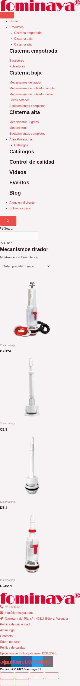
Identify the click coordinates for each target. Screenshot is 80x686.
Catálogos (21, 145)
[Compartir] (37, 675)
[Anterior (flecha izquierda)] (7, 683)
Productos (16, 27)
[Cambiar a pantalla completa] (22, 675)
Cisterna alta (23, 44)
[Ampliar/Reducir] (7, 675)
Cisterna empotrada (28, 33)
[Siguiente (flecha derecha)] (22, 683)
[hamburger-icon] (7, 15)
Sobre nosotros (20, 208)
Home (13, 21)
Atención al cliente (22, 202)
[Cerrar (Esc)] (52, 675)
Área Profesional (20, 139)
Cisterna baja (23, 38)
